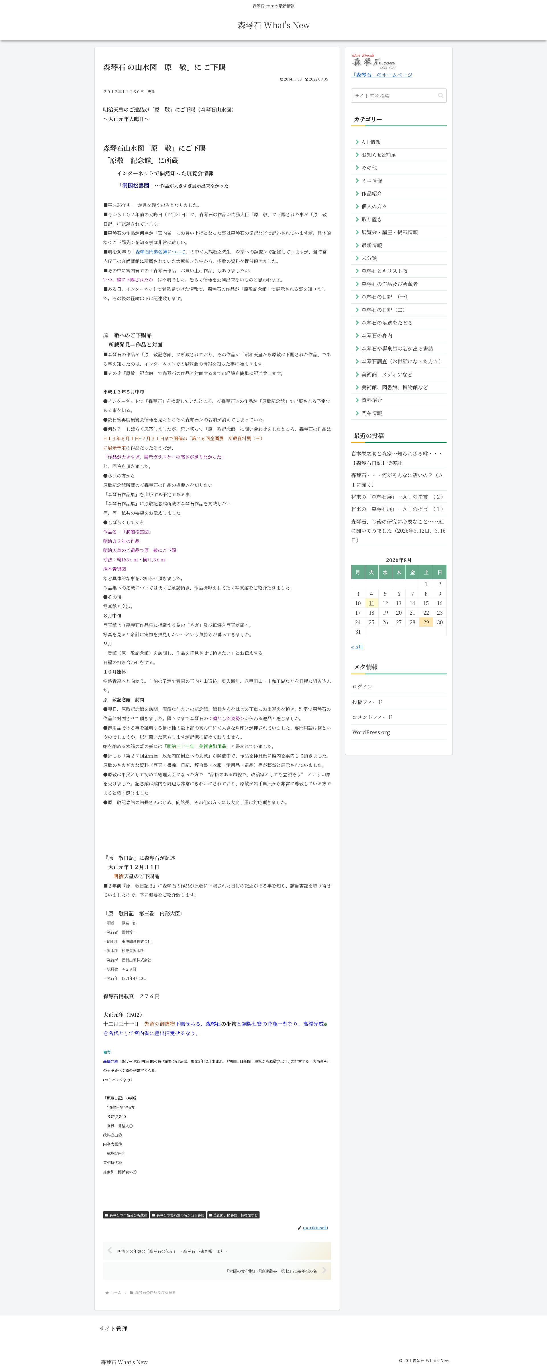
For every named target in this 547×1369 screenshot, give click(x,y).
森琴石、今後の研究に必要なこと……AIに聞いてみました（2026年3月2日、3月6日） (398, 531)
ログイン (362, 686)
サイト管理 (113, 1328)
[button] (441, 95)
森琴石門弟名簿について (160, 251)
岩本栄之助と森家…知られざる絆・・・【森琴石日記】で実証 (397, 458)
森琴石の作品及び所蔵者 (128, 1214)
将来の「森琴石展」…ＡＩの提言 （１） (398, 508)
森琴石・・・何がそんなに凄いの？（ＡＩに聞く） (397, 479)
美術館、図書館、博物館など (235, 1214)
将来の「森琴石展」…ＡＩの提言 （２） (398, 496)
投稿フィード (367, 701)
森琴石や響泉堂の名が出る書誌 (180, 1214)
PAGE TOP (530, 1323)
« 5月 (357, 646)
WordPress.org (371, 732)
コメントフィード (372, 716)
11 (371, 603)
